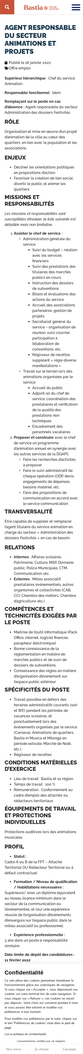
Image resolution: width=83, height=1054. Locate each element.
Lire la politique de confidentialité (25, 1034)
